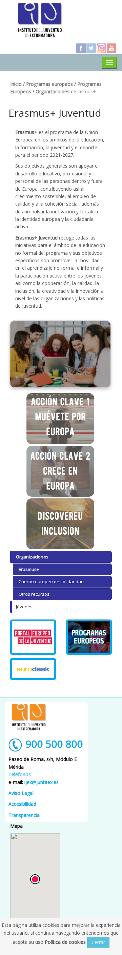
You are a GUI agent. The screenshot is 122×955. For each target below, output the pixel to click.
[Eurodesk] (33, 669)
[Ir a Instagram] (101, 48)
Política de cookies (66, 942)
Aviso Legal (21, 793)
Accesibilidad (22, 804)
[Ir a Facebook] (81, 48)
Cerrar (98, 942)
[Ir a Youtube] (111, 48)
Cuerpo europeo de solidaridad (51, 581)
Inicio (16, 84)
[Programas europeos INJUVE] (89, 637)
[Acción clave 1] (60, 418)
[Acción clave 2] (60, 471)
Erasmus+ (29, 569)
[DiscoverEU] (60, 523)
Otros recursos (34, 594)
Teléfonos (19, 774)
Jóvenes (24, 607)
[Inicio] (40, 19)
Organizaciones (52, 91)
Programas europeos (49, 84)
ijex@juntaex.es (41, 782)
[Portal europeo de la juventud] (33, 637)
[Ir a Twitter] (91, 48)
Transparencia (24, 815)
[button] (35, 879)
